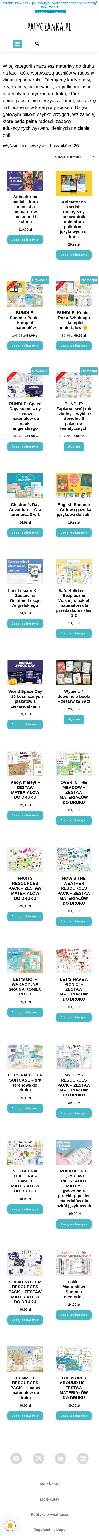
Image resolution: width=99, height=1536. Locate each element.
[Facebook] (16, 1458)
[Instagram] (38, 1458)
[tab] (17, 44)
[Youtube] (60, 1458)
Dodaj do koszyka (25, 239)
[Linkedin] (83, 1458)
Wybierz (74, 446)
